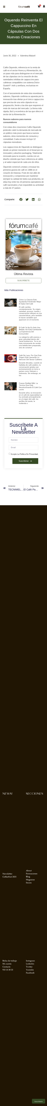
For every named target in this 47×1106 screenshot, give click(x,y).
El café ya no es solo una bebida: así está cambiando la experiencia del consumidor (30, 330)
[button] (21, 199)
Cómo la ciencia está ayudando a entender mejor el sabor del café (30, 302)
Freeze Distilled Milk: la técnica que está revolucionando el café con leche (30, 386)
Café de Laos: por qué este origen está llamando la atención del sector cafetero (30, 357)
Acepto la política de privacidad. (24, 454)
